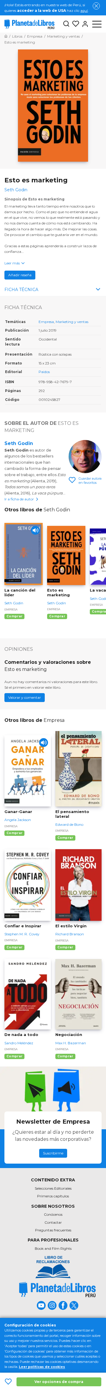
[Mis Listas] (74, 24)
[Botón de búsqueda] (66, 24)
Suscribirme (53, 1153)
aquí (84, 10)
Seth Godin (18, 443)
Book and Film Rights (53, 1248)
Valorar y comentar (24, 697)
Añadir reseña (20, 275)
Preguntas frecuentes (53, 1230)
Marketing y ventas (72, 321)
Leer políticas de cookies (42, 1367)
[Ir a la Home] (5, 36)
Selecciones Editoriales (53, 1188)
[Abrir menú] (97, 24)
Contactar (53, 1222)
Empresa (46, 321)
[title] (57, 1289)
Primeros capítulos (53, 1196)
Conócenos (53, 1214)
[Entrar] (84, 24)
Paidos (44, 372)
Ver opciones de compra (58, 1381)
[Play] (35, 530)
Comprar (14, 616)
